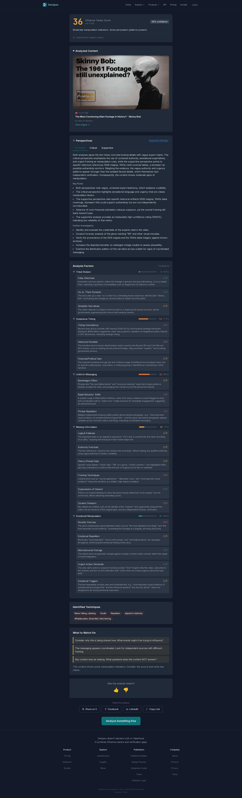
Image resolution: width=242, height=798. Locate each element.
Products (153, 5)
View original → (82, 124)
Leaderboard (103, 756)
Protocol (175, 762)
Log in (195, 5)
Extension (67, 762)
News (103, 768)
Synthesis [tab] (80, 147)
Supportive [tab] (107, 147)
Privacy (174, 768)
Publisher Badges (139, 756)
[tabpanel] (121, 203)
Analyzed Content (86, 50)
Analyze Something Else (121, 720)
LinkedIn (133, 709)
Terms (139, 774)
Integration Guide (139, 768)
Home (128, 5)
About (175, 756)
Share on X (91, 709)
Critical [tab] (93, 147)
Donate (183, 5)
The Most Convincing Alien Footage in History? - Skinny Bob (108, 116)
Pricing (173, 5)
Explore (138, 5)
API (164, 5)
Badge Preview (139, 762)
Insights (103, 762)
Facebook (113, 709)
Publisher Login (139, 780)
